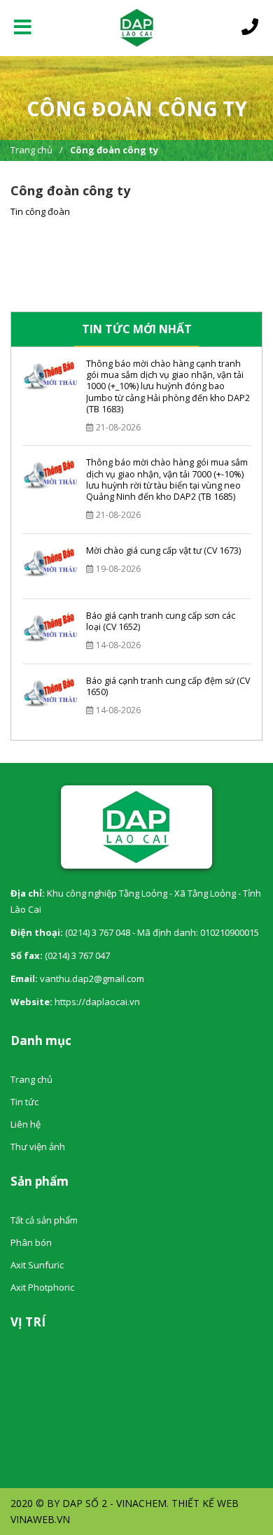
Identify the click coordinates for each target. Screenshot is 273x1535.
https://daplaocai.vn (97, 1001)
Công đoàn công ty (114, 149)
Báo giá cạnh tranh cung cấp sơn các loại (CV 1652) (160, 621)
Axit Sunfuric (37, 1265)
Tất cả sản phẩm (44, 1220)
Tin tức (24, 1101)
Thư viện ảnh (37, 1146)
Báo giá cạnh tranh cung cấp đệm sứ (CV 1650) (168, 686)
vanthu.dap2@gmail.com (92, 978)
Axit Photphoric (42, 1287)
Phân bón (31, 1242)
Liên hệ (25, 1124)
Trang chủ (31, 149)
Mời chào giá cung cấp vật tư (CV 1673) (163, 550)
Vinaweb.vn (40, 1519)
